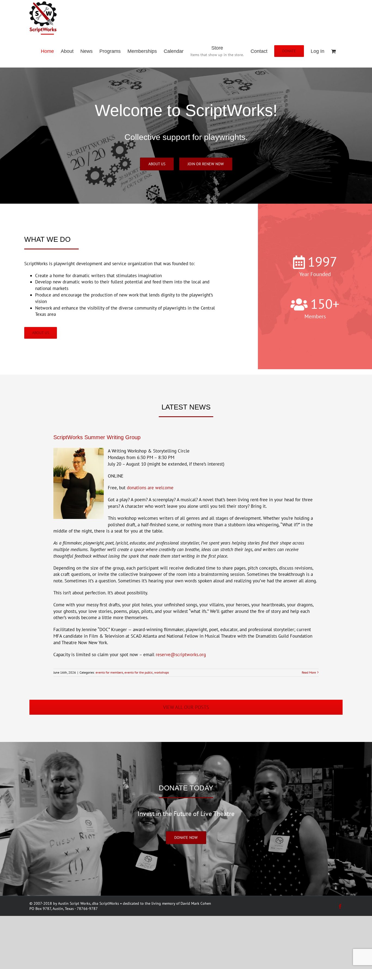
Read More (309, 672)
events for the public (138, 672)
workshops (161, 672)
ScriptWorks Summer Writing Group (97, 437)
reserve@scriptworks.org (181, 655)
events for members (109, 672)
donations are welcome (150, 488)
